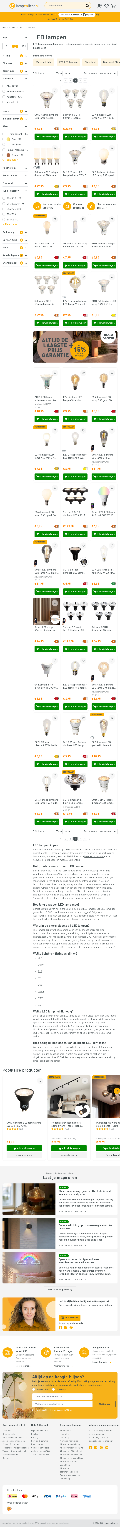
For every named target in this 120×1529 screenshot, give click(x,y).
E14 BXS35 (15, 204)
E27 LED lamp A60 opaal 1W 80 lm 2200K (45, 245)
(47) (21, 1129)
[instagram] (65, 1327)
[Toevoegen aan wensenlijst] (55, 91)
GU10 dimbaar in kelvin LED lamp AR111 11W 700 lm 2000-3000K (74, 802)
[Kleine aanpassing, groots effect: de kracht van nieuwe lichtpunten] (28, 1199)
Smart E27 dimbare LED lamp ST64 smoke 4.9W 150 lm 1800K (103, 457)
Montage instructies (69, 1441)
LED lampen (31, 27)
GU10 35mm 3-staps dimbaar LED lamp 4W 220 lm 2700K (74, 744)
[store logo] (24, 6)
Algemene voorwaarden (13, 1441)
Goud (17, 139)
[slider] (13, 46)
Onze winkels (8, 1434)
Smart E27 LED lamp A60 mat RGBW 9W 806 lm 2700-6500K (103, 514)
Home (5, 27)
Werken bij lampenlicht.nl (14, 1451)
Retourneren (37, 1444)
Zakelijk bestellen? (40, 1455)
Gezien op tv (66, 1437)
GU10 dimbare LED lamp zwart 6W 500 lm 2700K (24, 1124)
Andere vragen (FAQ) (40, 1451)
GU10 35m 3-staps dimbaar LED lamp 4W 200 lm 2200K (102, 802)
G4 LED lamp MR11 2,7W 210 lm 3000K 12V (45, 687)
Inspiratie (64, 1434)
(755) (66, 1129)
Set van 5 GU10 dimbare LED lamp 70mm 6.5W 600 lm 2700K (102, 629)
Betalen (34, 1434)
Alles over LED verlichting (72, 1451)
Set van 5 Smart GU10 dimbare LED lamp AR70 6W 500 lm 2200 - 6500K (74, 629)
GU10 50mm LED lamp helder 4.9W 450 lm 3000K (75, 174)
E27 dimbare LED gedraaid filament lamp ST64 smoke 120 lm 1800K (102, 744)
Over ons (6, 1431)
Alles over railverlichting (71, 1458)
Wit (16, 145)
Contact (6, 1458)
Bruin (17, 155)
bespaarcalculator (94, 856)
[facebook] (60, 1327)
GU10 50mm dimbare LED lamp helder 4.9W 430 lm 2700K (46, 117)
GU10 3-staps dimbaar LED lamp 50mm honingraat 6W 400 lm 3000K (75, 572)
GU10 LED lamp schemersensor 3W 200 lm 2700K (45, 399)
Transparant (18, 134)
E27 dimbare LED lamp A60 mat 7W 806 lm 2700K (45, 457)
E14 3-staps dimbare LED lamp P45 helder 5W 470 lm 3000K (46, 802)
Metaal (12, 102)
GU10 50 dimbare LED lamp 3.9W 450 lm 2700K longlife (104, 303)
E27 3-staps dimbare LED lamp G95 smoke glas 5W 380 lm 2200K (75, 303)
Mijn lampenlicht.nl (40, 1431)
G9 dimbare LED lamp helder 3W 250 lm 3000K (75, 245)
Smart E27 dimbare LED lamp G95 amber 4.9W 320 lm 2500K (103, 687)
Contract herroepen (40, 1448)
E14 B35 (14, 198)
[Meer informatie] (97, 15)
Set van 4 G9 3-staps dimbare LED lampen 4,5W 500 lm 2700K (46, 174)
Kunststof (14, 97)
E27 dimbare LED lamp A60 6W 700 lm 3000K (103, 117)
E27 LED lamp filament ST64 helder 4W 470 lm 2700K (46, 744)
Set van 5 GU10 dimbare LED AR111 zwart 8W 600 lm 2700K (74, 514)
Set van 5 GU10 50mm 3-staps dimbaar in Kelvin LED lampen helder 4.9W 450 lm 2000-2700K (74, 117)
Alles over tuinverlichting (71, 1448)
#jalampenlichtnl (10, 1455)
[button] (60, 17)
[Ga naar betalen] (90, 80)
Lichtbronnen (16, 27)
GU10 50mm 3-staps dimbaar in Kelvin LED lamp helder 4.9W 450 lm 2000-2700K (103, 245)
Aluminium (15, 91)
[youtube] (106, 1447)
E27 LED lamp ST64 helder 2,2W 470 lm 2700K (103, 572)
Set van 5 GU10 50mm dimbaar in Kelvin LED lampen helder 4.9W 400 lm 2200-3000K (45, 303)
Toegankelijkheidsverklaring (15, 1448)
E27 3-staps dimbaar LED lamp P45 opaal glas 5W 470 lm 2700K (103, 174)
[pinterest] (71, 1327)
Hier (83, 947)
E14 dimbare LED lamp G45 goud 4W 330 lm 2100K (102, 399)
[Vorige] (61, 80)
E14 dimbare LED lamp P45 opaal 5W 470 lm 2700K (45, 514)
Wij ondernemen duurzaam (14, 1437)
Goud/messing (18, 150)
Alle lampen (65, 1431)
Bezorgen (35, 1437)
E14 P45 (14, 209)
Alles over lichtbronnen (71, 1455)
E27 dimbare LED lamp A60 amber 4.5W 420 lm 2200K (74, 399)
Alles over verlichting (70, 1444)
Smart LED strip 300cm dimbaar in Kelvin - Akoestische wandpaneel (46, 629)
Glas (12, 86)
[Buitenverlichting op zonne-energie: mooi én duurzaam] (28, 1233)
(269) (111, 1129)
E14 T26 (13, 214)
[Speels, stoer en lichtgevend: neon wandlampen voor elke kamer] (28, 1267)
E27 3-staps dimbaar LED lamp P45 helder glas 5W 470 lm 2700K (75, 687)
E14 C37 (13, 220)
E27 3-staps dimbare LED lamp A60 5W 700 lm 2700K (75, 457)
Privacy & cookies (10, 1444)
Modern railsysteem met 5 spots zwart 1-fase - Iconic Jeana (66, 1125)
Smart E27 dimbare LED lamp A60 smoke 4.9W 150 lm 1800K (46, 572)
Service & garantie (39, 1441)
